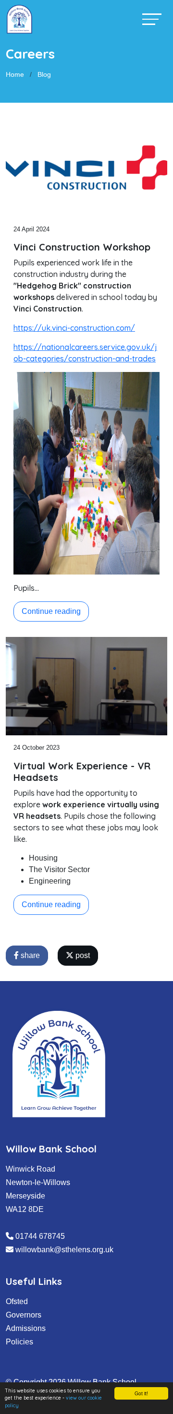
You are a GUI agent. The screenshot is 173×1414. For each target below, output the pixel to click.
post (82, 955)
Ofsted (17, 1301)
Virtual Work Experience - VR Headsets (81, 771)
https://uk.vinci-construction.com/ (74, 328)
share (29, 955)
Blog (44, 74)
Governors (23, 1315)
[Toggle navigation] (151, 19)
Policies (19, 1342)
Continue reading (51, 611)
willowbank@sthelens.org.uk (64, 1250)
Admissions (26, 1328)
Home (15, 74)
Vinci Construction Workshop (81, 247)
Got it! (141, 1393)
